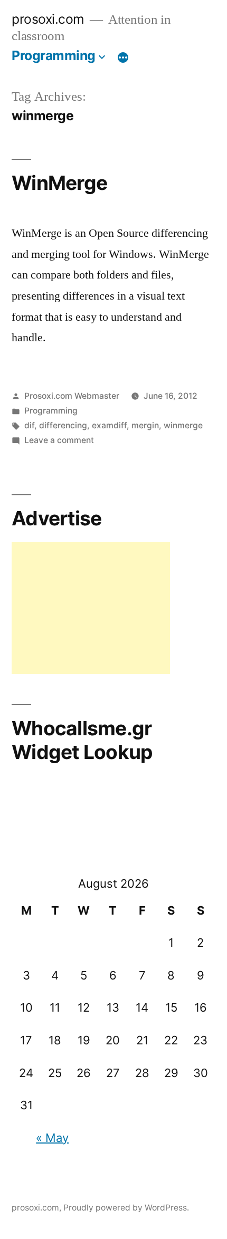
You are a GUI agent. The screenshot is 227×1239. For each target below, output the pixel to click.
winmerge (183, 425)
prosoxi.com (48, 19)
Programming (54, 55)
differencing (63, 425)
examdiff (109, 425)
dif (29, 425)
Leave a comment (59, 440)
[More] (123, 57)
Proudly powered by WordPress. (126, 1208)
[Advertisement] (91, 608)
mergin (145, 425)
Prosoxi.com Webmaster (71, 396)
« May (52, 1138)
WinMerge (59, 183)
